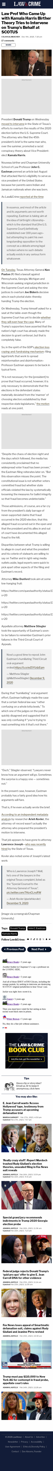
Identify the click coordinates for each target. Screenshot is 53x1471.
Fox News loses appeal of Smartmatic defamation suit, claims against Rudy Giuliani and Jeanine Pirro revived (26, 1328)
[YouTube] (28, 939)
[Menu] (4, 4)
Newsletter (13, 1442)
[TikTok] (34, 939)
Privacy (24, 1442)
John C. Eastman (36, 928)
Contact (15, 1451)
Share (8, 45)
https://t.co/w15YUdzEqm (29, 667)
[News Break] (49, 939)
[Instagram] (37, 939)
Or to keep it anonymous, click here (28, 1087)
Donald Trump (17, 928)
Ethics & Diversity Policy (34, 1446)
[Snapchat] (46, 939)
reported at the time (31, 196)
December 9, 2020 (17, 903)
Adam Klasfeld (10, 1174)
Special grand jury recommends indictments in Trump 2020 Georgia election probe (25, 1221)
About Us (29, 1437)
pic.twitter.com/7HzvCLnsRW (24, 892)
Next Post (38, 949)
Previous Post (15, 949)
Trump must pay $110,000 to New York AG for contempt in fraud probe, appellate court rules (26, 1380)
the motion (42, 403)
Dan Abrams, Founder (31, 1451)
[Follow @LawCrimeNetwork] (43, 939)
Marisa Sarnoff (11, 1117)
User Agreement (12, 1446)
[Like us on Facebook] (31, 939)
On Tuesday (8, 269)
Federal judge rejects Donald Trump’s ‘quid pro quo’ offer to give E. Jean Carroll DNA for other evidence (26, 1274)
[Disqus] (26, 992)
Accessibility (36, 1442)
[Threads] (40, 939)
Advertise (40, 1437)
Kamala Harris (9, 933)
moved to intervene (12, 123)
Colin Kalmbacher (10, 37)
